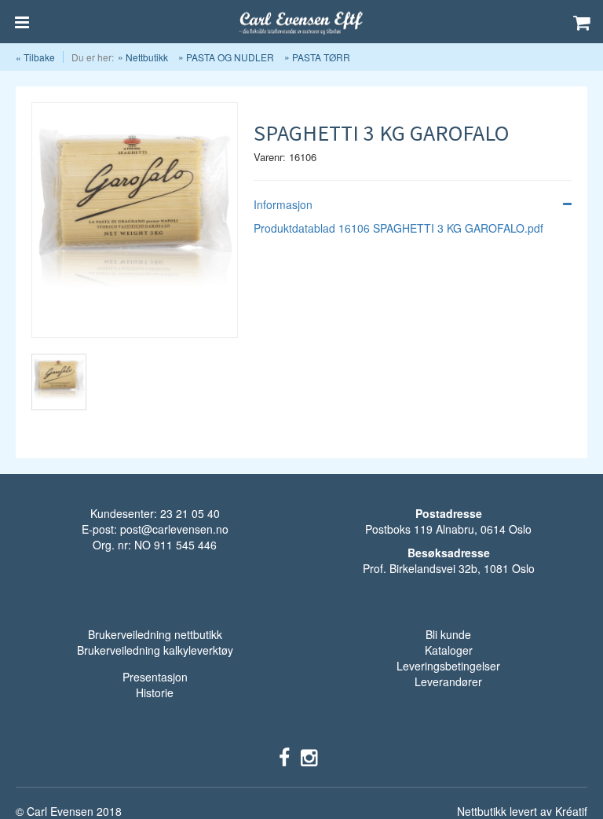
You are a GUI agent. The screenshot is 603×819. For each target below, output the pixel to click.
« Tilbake (35, 57)
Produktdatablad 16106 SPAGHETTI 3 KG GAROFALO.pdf (398, 228)
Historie (155, 692)
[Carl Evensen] (301, 22)
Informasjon (283, 204)
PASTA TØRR (321, 57)
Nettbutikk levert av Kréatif (522, 811)
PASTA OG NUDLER (230, 57)
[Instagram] (309, 756)
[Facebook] (284, 756)
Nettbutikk (147, 57)
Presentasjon (155, 677)
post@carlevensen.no (174, 529)
